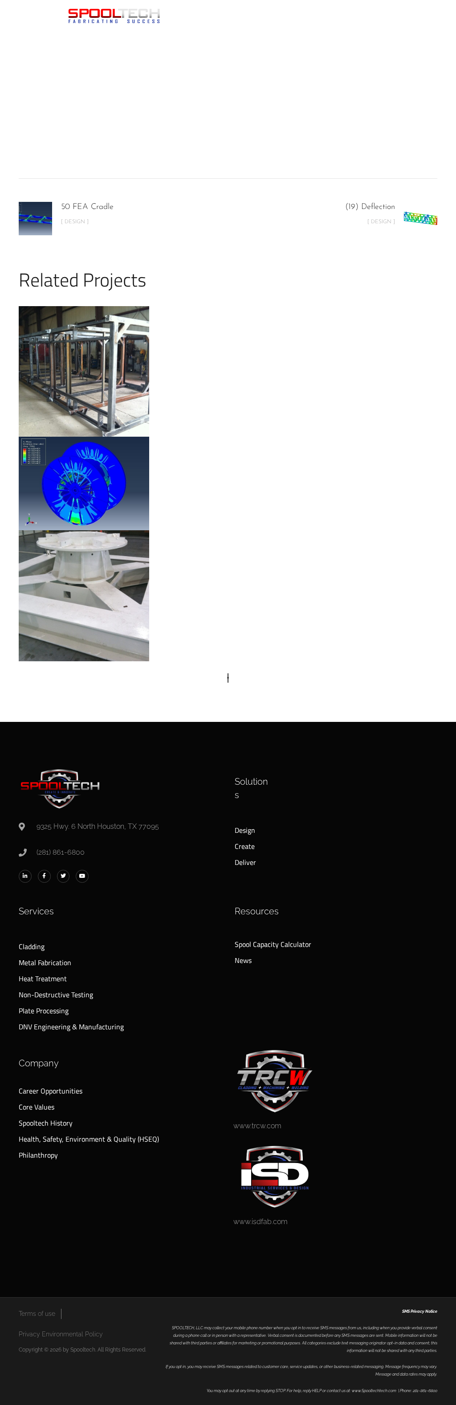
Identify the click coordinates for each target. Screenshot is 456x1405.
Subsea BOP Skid (83, 583)
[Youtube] (82, 876)
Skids (234, 121)
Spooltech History (46, 1123)
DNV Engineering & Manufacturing (71, 1026)
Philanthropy (38, 1155)
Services (36, 911)
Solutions (251, 788)
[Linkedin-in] (25, 876)
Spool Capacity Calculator (273, 944)
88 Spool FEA (84, 463)
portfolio (165, 121)
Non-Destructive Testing (56, 994)
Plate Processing (44, 1010)
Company (39, 1063)
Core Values (36, 1107)
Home (129, 121)
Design (202, 121)
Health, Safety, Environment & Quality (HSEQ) (89, 1139)
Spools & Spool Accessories (85, 503)
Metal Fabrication (45, 962)
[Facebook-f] (44, 876)
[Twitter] (63, 876)
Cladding (32, 946)
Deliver (245, 862)
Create (245, 846)
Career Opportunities (50, 1090)
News (243, 960)
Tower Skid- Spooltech (84, 359)
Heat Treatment (43, 978)
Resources (257, 911)
